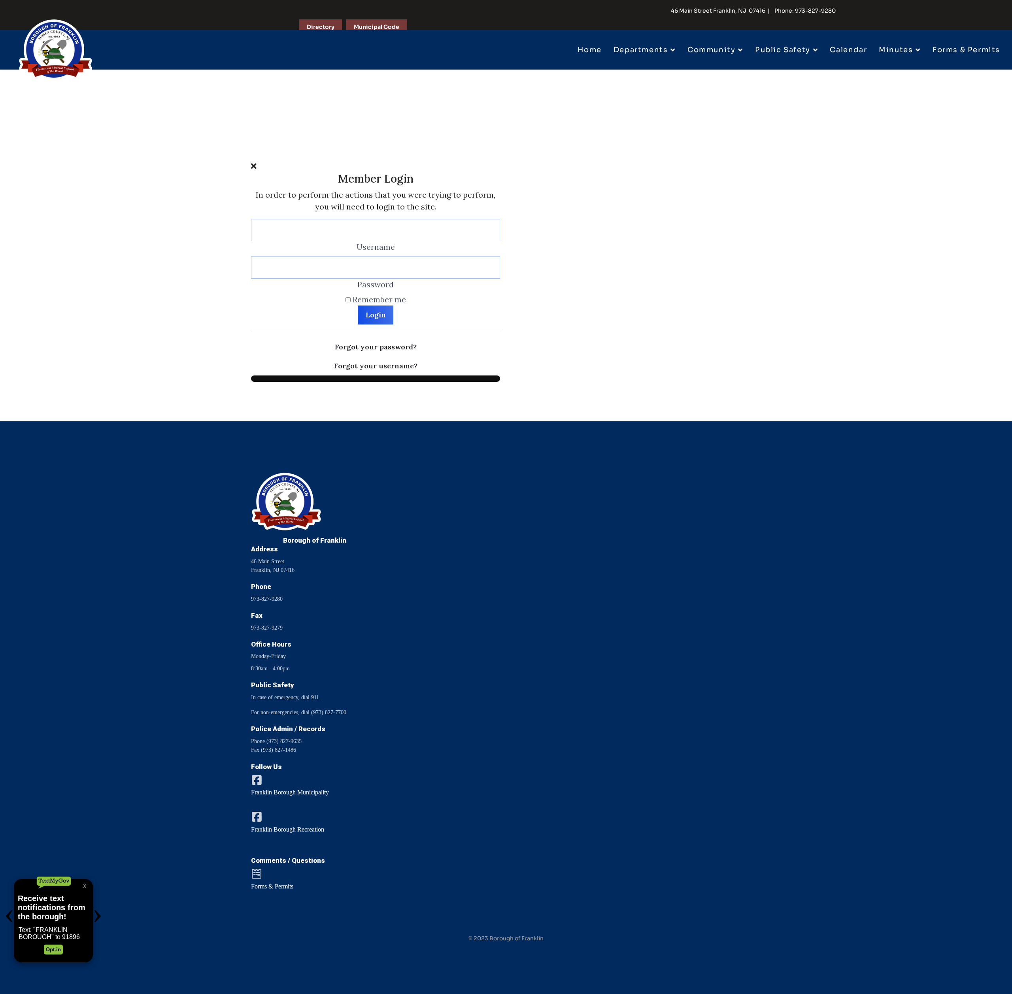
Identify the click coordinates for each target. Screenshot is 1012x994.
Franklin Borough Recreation (287, 829)
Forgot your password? (376, 346)
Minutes (896, 49)
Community (711, 49)
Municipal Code (376, 26)
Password (375, 284)
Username (376, 247)
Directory (320, 26)
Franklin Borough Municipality (290, 792)
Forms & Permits (966, 49)
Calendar (848, 49)
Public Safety (782, 49)
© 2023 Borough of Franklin (506, 938)
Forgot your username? (375, 365)
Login (376, 314)
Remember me (379, 299)
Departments (641, 49)
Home (589, 49)
